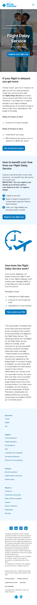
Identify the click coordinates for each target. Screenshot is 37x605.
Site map (8, 513)
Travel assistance (11, 438)
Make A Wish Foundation (13, 498)
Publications (9, 510)
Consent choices (22, 578)
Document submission (12, 456)
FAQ (6, 449)
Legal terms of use (11, 582)
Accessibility (9, 586)
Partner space (9, 479)
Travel (7, 419)
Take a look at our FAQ (16, 312)
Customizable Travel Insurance (18, 25)
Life (6, 426)
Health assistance (11, 442)
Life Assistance (10, 445)
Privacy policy (9, 578)
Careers (7, 502)
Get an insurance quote (13, 148)
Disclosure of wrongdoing (14, 460)
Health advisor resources (13, 476)
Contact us (8, 491)
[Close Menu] (33, 5)
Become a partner (11, 472)
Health (7, 422)
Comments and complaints (14, 453)
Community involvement (13, 495)
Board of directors (11, 506)
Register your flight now (18, 54)
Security (22, 582)
